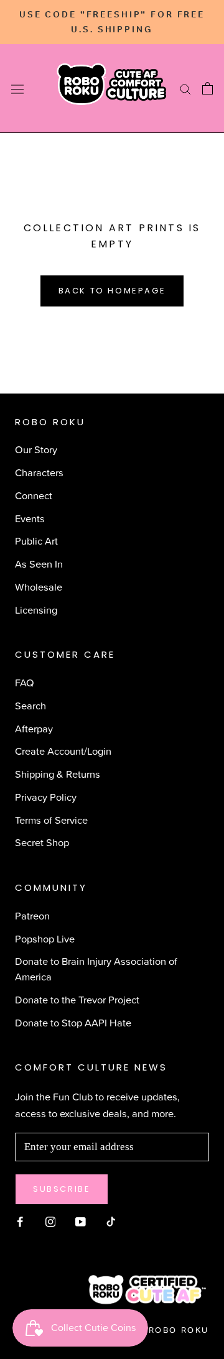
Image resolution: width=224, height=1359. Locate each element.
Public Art (36, 540)
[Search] (185, 88)
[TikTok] (111, 1220)
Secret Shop (42, 842)
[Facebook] (20, 1220)
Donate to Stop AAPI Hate (73, 1022)
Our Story (36, 449)
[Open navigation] (17, 88)
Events (30, 518)
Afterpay (34, 728)
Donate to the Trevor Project (77, 999)
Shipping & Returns (57, 774)
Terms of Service (51, 820)
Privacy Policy (46, 797)
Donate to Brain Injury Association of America (96, 969)
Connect (33, 495)
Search (30, 705)
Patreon (32, 915)
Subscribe (61, 1189)
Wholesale (38, 586)
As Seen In (39, 563)
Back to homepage (112, 291)
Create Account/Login (63, 751)
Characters (39, 472)
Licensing (36, 609)
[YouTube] (80, 1220)
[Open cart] (207, 88)
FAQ (24, 682)
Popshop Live (45, 938)
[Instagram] (50, 1220)
